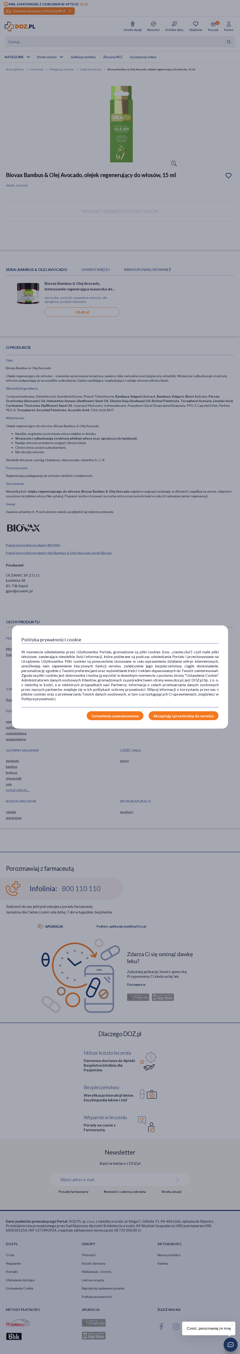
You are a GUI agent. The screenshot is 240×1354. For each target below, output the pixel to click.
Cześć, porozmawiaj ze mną (209, 1328)
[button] (231, 1345)
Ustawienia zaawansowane (115, 716)
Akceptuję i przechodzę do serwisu (183, 716)
